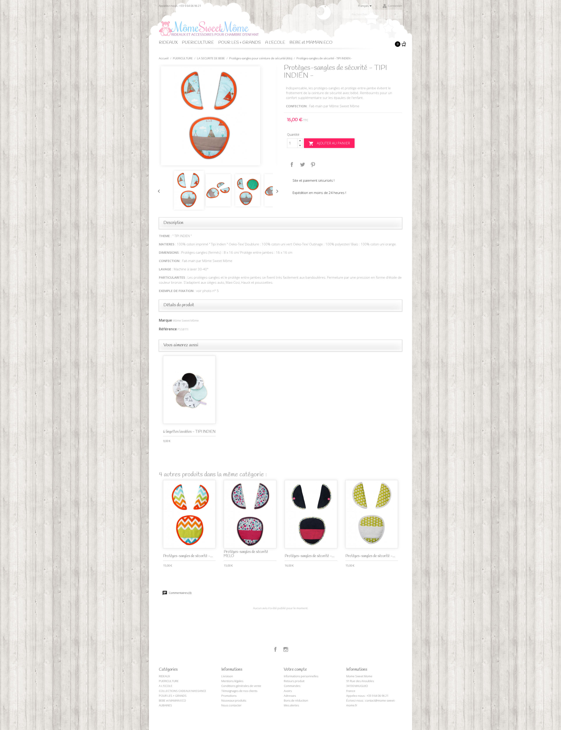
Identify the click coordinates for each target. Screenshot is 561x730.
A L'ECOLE (275, 43)
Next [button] (276, 190)
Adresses (290, 696)
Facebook (275, 649)
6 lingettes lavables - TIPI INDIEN (189, 431)
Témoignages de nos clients (239, 691)
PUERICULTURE (198, 43)
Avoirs (288, 691)
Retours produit (294, 681)
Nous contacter (231, 705)
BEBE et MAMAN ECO (310, 43)
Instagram (285, 649)
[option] (218, 115)
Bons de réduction (296, 700)
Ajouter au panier (329, 143)
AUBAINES (165, 705)
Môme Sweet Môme (186, 320)
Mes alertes (291, 705)
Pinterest (313, 164)
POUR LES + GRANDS (239, 43)
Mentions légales (232, 681)
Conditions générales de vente (241, 686)
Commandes (292, 686)
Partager (292, 164)
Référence (168, 329)
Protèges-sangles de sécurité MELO (246, 554)
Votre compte (295, 669)
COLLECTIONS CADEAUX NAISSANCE (182, 691)
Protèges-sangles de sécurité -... (188, 556)
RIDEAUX (168, 43)
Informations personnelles (301, 676)
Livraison (227, 676)
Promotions (228, 696)
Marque (165, 320)
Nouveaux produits (233, 700)
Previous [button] (158, 190)
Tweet (302, 164)
